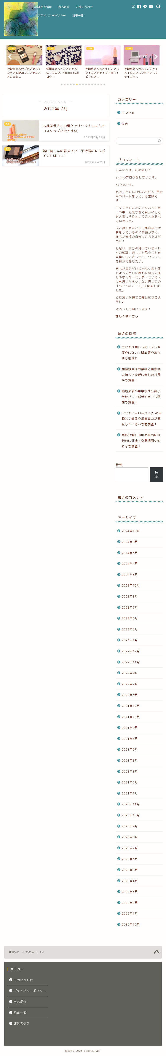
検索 (119, 465)
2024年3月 (130, 575)
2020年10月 (131, 815)
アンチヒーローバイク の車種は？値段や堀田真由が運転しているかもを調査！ (142, 418)
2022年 (30, 952)
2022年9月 (130, 673)
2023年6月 (130, 618)
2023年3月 (130, 629)
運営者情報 (45, 6)
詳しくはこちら (127, 316)
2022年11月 (131, 662)
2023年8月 (130, 596)
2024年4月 (130, 563)
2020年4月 (130, 881)
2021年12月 (131, 706)
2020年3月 (130, 892)
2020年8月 (130, 837)
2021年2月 (130, 782)
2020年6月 (130, 859)
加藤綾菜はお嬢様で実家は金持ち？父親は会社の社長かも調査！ (141, 374)
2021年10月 (131, 717)
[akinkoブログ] (21, 35)
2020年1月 (130, 913)
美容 (125, 124)
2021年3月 (130, 771)
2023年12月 (131, 585)
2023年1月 (130, 640)
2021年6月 (130, 749)
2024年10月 (131, 531)
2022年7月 (130, 684)
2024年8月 (130, 542)
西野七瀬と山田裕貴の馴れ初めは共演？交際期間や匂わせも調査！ (141, 440)
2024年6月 (130, 553)
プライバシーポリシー (52, 15)
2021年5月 (130, 760)
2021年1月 (130, 793)
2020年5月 (130, 870)
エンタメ (128, 113)
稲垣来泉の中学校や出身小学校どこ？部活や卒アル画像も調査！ (141, 396)
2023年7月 (130, 607)
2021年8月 (130, 739)
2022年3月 (130, 695)
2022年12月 (131, 651)
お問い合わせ (84, 6)
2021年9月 (130, 728)
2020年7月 (130, 848)
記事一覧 (78, 15)
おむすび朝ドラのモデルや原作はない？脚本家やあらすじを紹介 (141, 352)
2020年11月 (131, 804)
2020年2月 (130, 903)
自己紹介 (64, 6)
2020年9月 (130, 826)
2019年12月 (131, 924)
